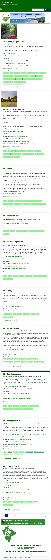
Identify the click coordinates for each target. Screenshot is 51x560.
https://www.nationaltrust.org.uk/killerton (12, 128)
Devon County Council (33, 73)
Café (4, 359)
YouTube (25, 551)
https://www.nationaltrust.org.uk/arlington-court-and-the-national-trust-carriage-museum (24, 434)
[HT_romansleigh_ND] (23, 522)
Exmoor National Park (8, 362)
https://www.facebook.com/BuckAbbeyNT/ (18, 393)
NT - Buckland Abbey (12, 374)
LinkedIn (43, 551)
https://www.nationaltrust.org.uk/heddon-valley (14, 349)
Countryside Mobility (7, 156)
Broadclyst (17, 73)
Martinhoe (30, 362)
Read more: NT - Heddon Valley (11, 366)
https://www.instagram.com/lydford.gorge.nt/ (18, 494)
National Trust (42, 73)
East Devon (5, 73)
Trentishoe (24, 362)
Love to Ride (16, 156)
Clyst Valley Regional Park (14, 42)
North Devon (10, 359)
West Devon (16, 406)
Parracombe (17, 362)
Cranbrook (23, 73)
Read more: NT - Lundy (9, 320)
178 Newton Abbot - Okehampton (38, 203)
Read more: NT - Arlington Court (12, 458)
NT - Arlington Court (11, 421)
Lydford (22, 502)
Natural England (39, 76)
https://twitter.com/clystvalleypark (14, 63)
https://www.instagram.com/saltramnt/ (17, 268)
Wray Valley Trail (17, 203)
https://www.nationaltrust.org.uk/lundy (12, 306)
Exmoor (16, 359)
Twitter (7, 551)
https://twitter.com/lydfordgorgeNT (14, 492)
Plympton (22, 275)
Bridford (18, 230)
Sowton (32, 76)
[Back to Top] (49, 557)
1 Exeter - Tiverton (39, 153)
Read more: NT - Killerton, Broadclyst (13, 161)
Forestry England (37, 78)
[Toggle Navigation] (1, 9)
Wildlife (5, 151)
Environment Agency (7, 76)
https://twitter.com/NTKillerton (13, 138)
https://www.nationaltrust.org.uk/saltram (12, 256)
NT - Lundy (7, 291)
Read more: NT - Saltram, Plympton (12, 283)
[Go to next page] (13, 515)
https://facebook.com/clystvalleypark (16, 60)
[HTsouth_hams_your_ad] (9, 534)
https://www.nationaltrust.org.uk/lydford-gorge (14, 482)
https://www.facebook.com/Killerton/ (16, 136)
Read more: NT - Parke (9, 208)
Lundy (10, 313)
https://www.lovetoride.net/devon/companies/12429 (21, 143)
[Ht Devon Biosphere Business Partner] (23, 17)
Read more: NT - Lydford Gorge (12, 509)
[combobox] (38, 10)
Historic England (17, 408)
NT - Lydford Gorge (11, 466)
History (17, 151)
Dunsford (12, 230)
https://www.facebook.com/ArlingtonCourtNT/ (19, 439)
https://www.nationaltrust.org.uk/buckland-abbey (14, 386)
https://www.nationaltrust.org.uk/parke (12, 193)
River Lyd (36, 502)
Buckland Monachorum (33, 406)
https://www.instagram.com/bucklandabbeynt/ (19, 398)
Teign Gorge (6, 233)
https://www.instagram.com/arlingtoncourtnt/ (18, 444)
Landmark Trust (35, 313)
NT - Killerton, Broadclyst (14, 109)
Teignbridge (11, 201)
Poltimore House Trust (8, 81)
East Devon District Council (9, 78)
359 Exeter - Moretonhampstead (37, 230)
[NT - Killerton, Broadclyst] (9, 98)
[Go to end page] (15, 515)
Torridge (5, 313)
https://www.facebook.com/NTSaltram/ (17, 263)
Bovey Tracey (18, 201)
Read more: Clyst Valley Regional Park (13, 86)
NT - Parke (7, 169)
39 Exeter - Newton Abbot (36, 201)
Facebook (16, 551)
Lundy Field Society (18, 313)
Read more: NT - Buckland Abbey (12, 413)
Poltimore (19, 78)
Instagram (34, 551)
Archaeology (11, 151)
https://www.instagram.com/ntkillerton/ (17, 141)
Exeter (11, 73)
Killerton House (6, 153)
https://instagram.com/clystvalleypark (17, 65)
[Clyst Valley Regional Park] (9, 31)
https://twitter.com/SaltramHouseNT (15, 266)
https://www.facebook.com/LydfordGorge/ (18, 490)
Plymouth (16, 275)
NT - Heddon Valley (11, 328)
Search (33, 7)
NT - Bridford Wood (11, 216)
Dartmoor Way (26, 203)
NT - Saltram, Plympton (13, 242)
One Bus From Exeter (16, 153)
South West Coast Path (33, 359)
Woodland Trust (25, 76)
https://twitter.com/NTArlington (13, 441)
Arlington (23, 451)
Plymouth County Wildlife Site (40, 275)
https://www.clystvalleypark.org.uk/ (11, 55)
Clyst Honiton (17, 76)
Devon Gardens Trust (27, 78)
